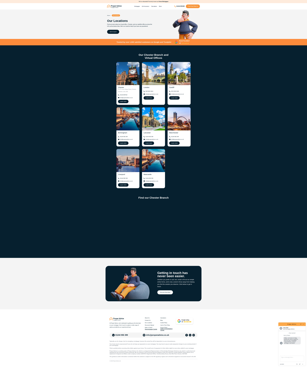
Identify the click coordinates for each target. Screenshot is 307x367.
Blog (161, 320)
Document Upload (149, 325)
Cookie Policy (163, 322)
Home (108, 15)
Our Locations (148, 322)
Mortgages (137, 6)
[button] (184, 321)
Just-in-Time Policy (165, 325)
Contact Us (147, 320)
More (160, 6)
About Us (147, 317)
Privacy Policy (163, 327)
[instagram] (193, 335)
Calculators (154, 6)
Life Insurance (145, 6)
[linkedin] (190, 335)
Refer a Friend (148, 327)
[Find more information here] (292, 344)
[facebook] (186, 335)
